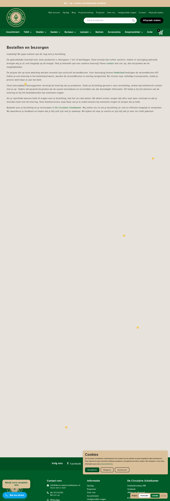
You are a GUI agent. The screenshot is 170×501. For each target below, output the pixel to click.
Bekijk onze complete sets (16, 484)
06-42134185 (56, 494)
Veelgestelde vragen (127, 12)
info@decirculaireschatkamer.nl (65, 486)
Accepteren (92, 470)
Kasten (54, 32)
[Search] (133, 20)
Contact (142, 12)
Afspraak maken (156, 12)
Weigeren (107, 470)
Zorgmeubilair (132, 32)
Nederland (119, 73)
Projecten (100, 12)
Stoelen (40, 32)
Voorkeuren (122, 470)
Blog (74, 12)
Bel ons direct (17, 495)
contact (110, 64)
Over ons (111, 12)
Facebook (75, 464)
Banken (99, 32)
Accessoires (114, 32)
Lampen (84, 32)
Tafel (26, 32)
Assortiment (12, 32)
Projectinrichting (85, 12)
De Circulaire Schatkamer (68, 108)
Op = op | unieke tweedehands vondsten (85, 3)
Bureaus (69, 32)
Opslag (66, 12)
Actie (149, 32)
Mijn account (54, 12)
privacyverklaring (106, 464)
